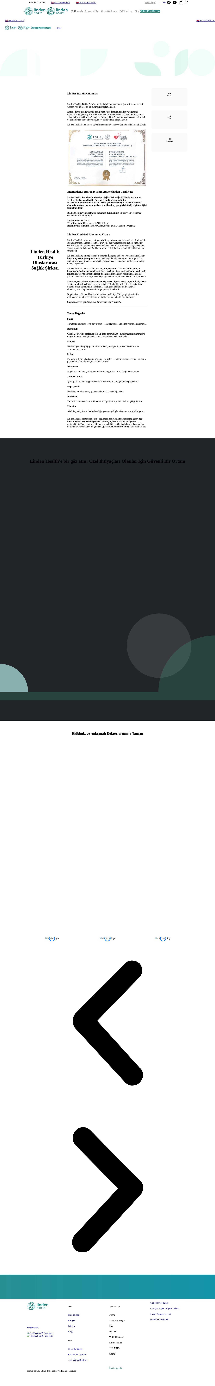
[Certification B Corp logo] (40, 1333)
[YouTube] (175, 2)
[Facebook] (169, 2)
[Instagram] (186, 2)
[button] (107, 1023)
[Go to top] (107, 1384)
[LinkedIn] (181, 2)
